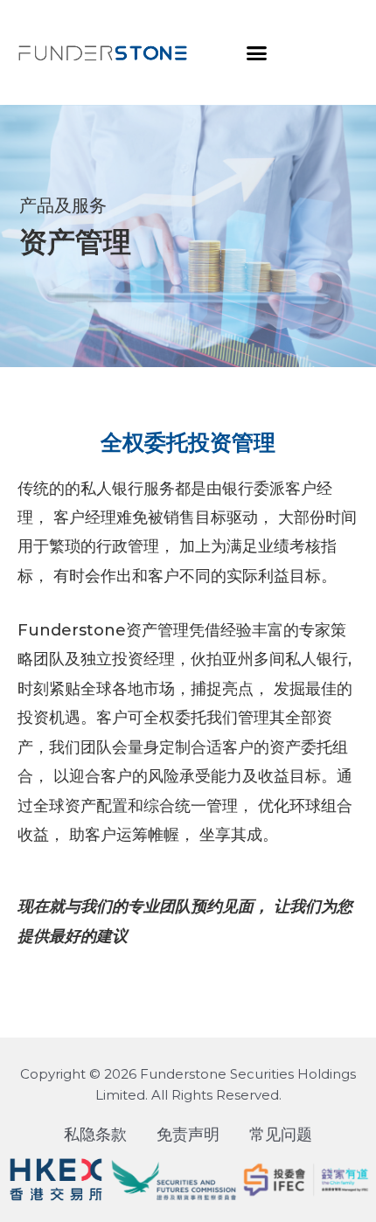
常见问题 (280, 1134)
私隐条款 (95, 1134)
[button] (257, 52)
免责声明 (188, 1134)
